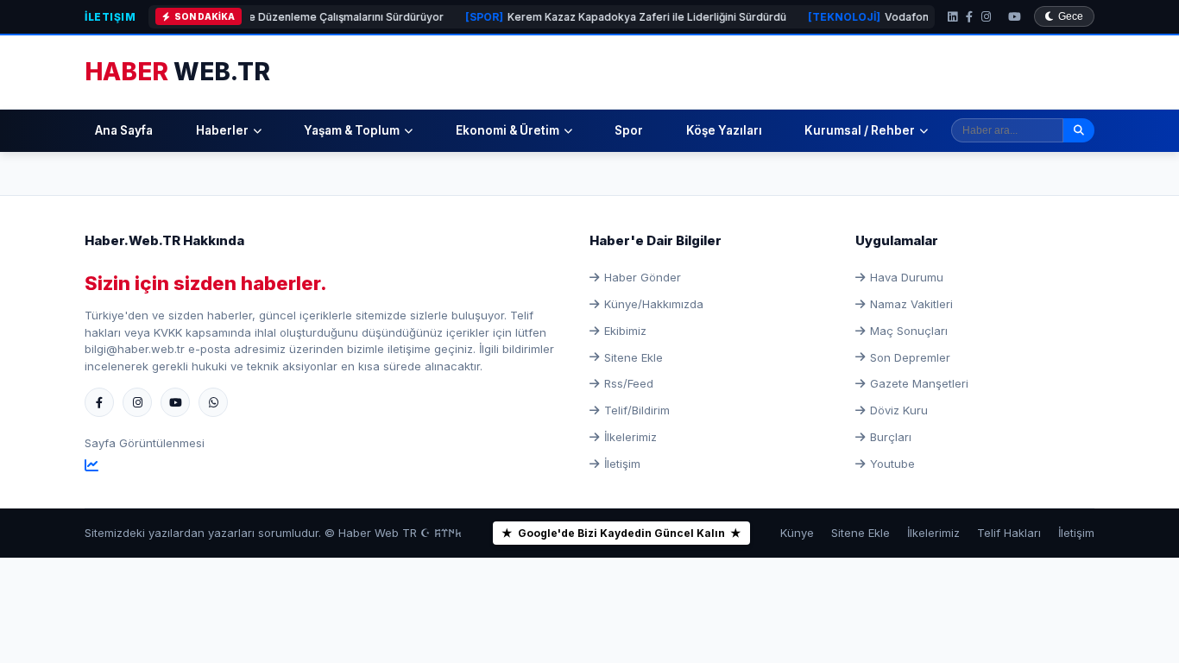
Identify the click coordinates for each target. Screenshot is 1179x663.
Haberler (222, 130)
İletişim (110, 16)
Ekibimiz (625, 331)
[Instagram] (986, 17)
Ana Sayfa (124, 130)
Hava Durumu (906, 277)
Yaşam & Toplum (352, 130)
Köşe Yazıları (724, 130)
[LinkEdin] (952, 17)
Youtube (892, 463)
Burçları (890, 437)
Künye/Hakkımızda (653, 304)
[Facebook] (969, 17)
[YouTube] (1014, 17)
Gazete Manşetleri (919, 383)
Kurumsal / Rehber (859, 130)
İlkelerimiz (630, 437)
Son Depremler (910, 357)
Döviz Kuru (899, 410)
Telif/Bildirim (637, 410)
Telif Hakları (1009, 533)
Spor (629, 130)
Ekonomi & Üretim (507, 130)
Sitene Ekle (633, 357)
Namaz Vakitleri (911, 304)
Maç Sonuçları (909, 331)
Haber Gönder (642, 277)
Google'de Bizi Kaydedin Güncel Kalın (621, 533)
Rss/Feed (628, 383)
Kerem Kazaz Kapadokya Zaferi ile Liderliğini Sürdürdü (608, 16)
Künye (797, 533)
